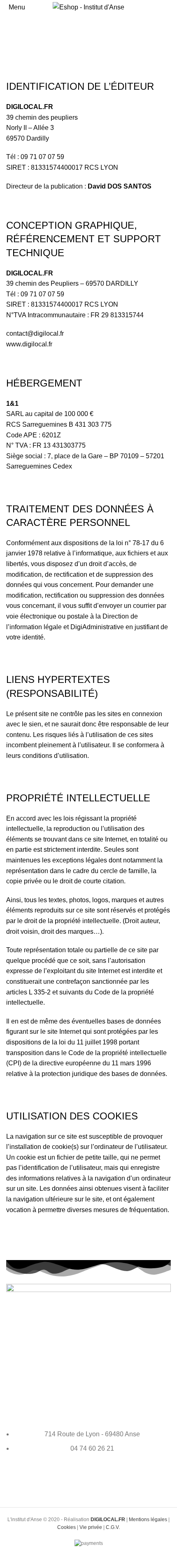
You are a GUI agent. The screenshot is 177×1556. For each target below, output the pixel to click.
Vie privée (90, 1527)
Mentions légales (148, 1519)
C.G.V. (113, 1527)
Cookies (66, 1527)
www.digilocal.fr (29, 344)
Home (15, 47)
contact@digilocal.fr (35, 333)
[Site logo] (88, 6)
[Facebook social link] (88, 1478)
